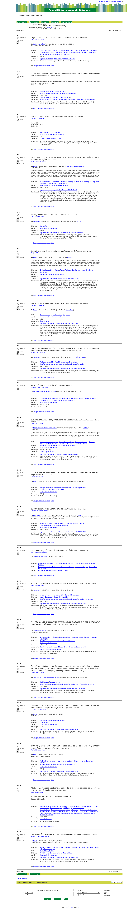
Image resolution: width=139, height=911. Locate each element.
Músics (81, 523)
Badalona (67, 54)
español (108, 1)
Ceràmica (41, 565)
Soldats (84, 443)
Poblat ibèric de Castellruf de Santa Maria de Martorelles (57, 445)
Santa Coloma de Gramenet (59, 52)
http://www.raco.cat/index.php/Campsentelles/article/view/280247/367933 (63, 532)
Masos (57, 270)
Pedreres (68, 270)
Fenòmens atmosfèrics (47, 362)
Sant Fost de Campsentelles (49, 93)
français (119, 1)
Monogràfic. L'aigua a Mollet (75, 166)
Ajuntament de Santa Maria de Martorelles (81, 99)
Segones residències (77, 808)
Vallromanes (56, 813)
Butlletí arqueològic (39, 44)
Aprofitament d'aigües (58, 315)
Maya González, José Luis (39, 552)
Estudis (79, 515)
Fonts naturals (44, 132)
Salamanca (89, 599)
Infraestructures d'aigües (83, 182)
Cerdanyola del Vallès (76, 52)
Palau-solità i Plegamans (82, 813)
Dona (50, 720)
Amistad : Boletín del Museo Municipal (44, 392)
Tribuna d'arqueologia (39, 630)
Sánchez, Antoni (45, 139)
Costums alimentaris (46, 91)
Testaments (43, 720)
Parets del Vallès (64, 811)
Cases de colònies (87, 270)
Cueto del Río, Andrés (47, 851)
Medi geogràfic (44, 487)
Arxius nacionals (45, 595)
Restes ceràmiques (77, 398)
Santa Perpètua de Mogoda (48, 684)
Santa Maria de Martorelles (53, 54)
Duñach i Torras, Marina (60, 97)
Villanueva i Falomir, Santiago (40, 836)
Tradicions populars (61, 362)
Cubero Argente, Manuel (47, 452)
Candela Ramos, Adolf (37, 118)
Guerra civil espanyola (72, 595)
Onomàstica (73, 362)
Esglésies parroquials (79, 487)
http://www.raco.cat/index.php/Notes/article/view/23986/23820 (59, 857)
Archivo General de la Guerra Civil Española (53, 597)
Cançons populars (58, 523)
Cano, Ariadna (44, 321)
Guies (52, 132)
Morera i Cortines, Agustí (38, 161)
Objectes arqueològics (82, 50)
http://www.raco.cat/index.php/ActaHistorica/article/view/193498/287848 (62, 689)
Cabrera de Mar (44, 52)
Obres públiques (62, 183)
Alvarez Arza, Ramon (37, 423)
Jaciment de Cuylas (81, 567)
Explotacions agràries (46, 270)
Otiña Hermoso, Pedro (37, 39)
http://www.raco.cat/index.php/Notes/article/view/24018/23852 (59, 729)
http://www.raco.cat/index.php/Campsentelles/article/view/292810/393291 (63, 233)
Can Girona (43, 272)
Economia (68, 487)
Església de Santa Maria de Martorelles (52, 490)
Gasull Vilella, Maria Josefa (48, 647)
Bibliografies (43, 226)
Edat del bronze (90, 563)
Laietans (54, 50)
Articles (79, 221)
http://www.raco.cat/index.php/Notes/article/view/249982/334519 (60, 323)
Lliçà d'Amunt (84, 811)
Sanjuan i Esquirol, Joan (38, 253)
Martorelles (61, 134)
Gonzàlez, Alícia (81, 647)
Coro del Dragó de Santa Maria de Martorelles (54, 525)
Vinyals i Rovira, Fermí (37, 672)
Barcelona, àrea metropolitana (60, 810)
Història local (44, 682)
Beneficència (76, 270)
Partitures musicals (72, 523)
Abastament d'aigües (58, 182)
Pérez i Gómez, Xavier (37, 216)
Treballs (85, 428)
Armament (78, 443)
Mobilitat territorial (45, 806)
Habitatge (67, 808)
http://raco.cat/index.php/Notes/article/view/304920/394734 (58, 190)
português (102, 1)
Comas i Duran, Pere (37, 476)
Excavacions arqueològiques (49, 398)
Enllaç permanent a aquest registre (43, 66)
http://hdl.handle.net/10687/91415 (50, 649)
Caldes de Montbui (67, 813)
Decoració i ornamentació (76, 563)
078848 (35, 481)
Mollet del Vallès (45, 185)
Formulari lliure (117, 882)
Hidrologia (58, 132)
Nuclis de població (90, 398)
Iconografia (93, 50)
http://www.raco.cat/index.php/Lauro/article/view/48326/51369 (59, 454)
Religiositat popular (59, 720)
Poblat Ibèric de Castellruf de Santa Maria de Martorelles (57, 400)
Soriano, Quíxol (56, 139)
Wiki (78, 907)
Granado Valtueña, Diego (38, 709)
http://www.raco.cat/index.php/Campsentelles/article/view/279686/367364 (63, 603)
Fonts (62, 270)
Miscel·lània (70, 257)
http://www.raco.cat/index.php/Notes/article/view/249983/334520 (60, 279)
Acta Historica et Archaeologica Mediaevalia (46, 677)
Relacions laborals (87, 806)
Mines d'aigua (70, 182)
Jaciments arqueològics (66, 50)
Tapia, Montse (44, 97)
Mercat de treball (75, 806)
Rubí (85, 52)
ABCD (71, 907)
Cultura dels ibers (45, 50)
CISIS (67, 907)
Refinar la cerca (50, 27)
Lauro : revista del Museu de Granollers (45, 428)
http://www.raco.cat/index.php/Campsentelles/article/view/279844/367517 (63, 368)
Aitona (66, 570)
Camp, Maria (44, 722)
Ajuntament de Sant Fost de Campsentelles (53, 99)
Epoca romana (63, 443)
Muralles (55, 637)
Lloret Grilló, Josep (46, 819)
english (114, 1)
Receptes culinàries (60, 91)
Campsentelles (37, 221)
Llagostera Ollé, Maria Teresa (39, 387)
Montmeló (48, 813)
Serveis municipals (56, 808)
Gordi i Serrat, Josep (37, 792)
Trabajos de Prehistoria (40, 556)
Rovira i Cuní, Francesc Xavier (40, 511)
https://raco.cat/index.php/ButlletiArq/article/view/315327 (57, 59)
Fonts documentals (57, 595)
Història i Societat (80, 357)
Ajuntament (52, 183)
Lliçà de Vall (75, 811)
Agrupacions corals (46, 523)
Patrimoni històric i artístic (48, 761)
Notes (35, 166)
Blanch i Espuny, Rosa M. (66, 647)
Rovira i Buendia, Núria (38, 750)
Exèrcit (71, 443)
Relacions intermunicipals (60, 806)
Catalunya (41, 570)
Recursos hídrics (45, 182)
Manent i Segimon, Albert (38, 352)
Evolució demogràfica (57, 487)
